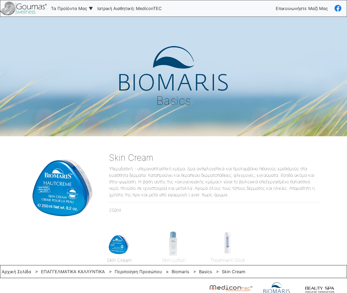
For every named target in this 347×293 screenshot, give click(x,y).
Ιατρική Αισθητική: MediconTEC (129, 8)
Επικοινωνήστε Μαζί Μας (302, 8)
